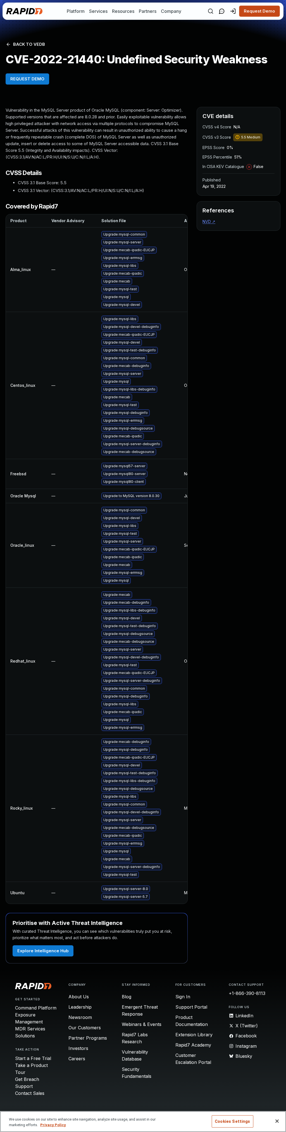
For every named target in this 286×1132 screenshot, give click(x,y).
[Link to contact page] (222, 11)
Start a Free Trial (33, 1058)
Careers (76, 1058)
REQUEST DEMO (27, 78)
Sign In (182, 996)
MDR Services (30, 1029)
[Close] (277, 1121)
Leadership (80, 1007)
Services (98, 11)
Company (171, 11)
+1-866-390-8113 (247, 993)
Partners (147, 11)
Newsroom (80, 1017)
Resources (123, 11)
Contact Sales (29, 1093)
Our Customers (84, 1027)
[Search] (211, 11)
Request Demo (259, 11)
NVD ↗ (208, 221)
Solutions (25, 1036)
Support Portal (191, 1007)
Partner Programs (87, 1038)
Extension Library (194, 1034)
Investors (78, 1048)
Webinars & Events (141, 1024)
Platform (76, 11)
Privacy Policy (53, 1125)
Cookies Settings (232, 1121)
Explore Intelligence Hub (43, 950)
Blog (126, 996)
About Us (78, 996)
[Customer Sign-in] (233, 11)
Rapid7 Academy (193, 1045)
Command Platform (35, 1008)
